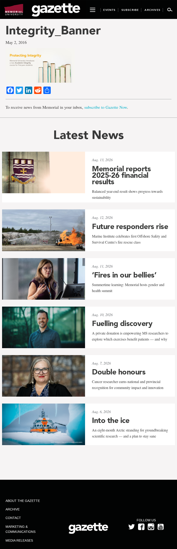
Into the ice (110, 420)
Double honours (118, 372)
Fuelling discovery (122, 323)
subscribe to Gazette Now (105, 107)
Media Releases (19, 540)
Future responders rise (130, 226)
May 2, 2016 (16, 42)
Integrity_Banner (53, 30)
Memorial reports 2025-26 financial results (121, 175)
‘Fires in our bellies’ (124, 275)
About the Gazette (23, 501)
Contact (13, 518)
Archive (13, 509)
